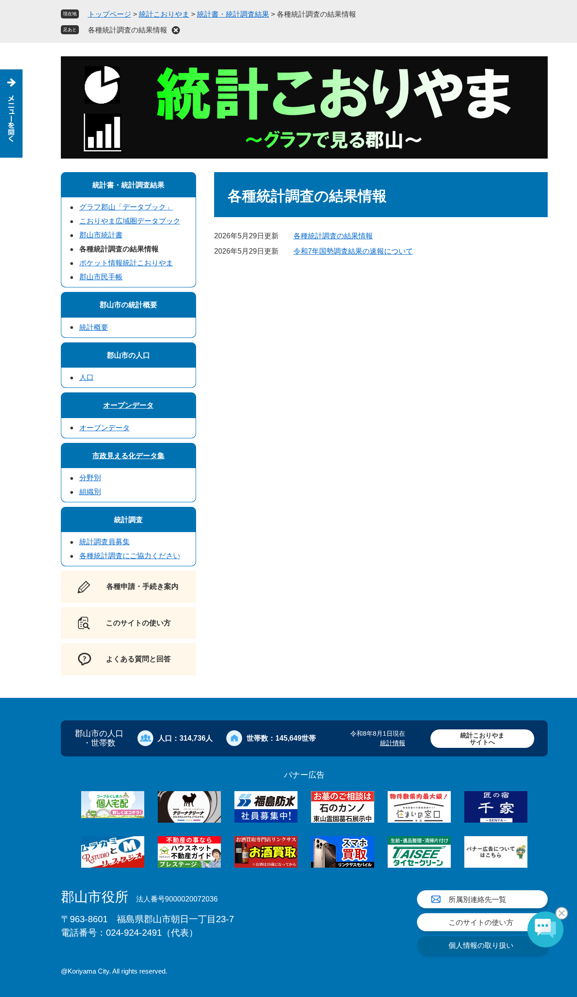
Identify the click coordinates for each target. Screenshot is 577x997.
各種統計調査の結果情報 (127, 30)
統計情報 (392, 743)
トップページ (109, 14)
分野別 (90, 478)
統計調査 (128, 520)
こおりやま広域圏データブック (129, 221)
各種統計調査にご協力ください (129, 556)
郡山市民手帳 (101, 277)
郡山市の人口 (128, 355)
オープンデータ (128, 405)
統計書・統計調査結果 (233, 14)
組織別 (90, 492)
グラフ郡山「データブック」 (126, 207)
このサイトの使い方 (481, 922)
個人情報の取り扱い (481, 945)
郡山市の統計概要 (128, 305)
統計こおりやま (164, 14)
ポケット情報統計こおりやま (126, 263)
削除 (176, 30)
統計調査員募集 (104, 542)
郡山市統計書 (101, 235)
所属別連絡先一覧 (477, 899)
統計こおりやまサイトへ (482, 739)
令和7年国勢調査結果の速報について (353, 251)
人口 (86, 377)
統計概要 (93, 327)
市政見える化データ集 (128, 456)
